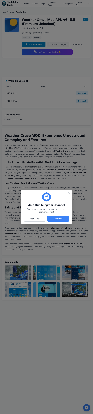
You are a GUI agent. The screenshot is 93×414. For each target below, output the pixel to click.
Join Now (58, 219)
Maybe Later (34, 219)
